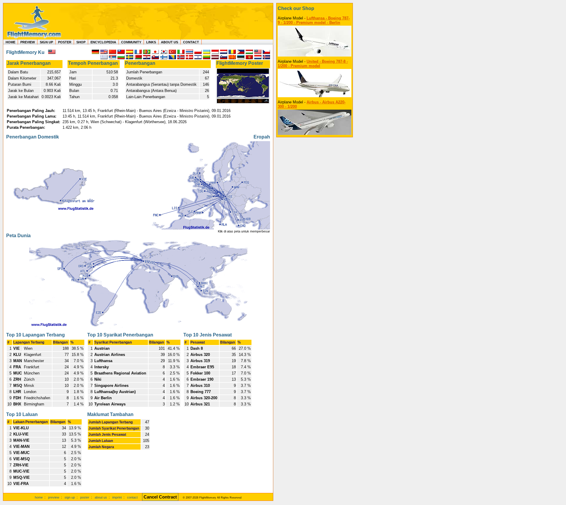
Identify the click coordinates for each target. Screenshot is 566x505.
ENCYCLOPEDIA (103, 42)
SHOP (80, 42)
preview (53, 497)
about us (101, 497)
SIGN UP (46, 42)
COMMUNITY (131, 42)
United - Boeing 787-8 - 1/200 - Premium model (313, 63)
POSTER (64, 42)
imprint (117, 497)
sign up (70, 497)
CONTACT (191, 42)
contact (132, 497)
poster (84, 497)
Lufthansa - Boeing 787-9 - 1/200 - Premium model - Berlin (314, 20)
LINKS (151, 42)
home (39, 497)
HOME (10, 42)
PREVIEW (27, 42)
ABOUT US (169, 42)
